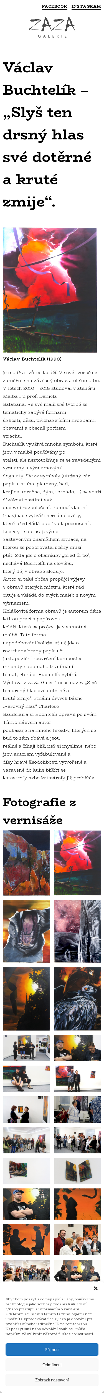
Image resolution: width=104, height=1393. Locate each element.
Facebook (54, 6)
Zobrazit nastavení (52, 1380)
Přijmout (52, 1349)
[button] (95, 1288)
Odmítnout (52, 1364)
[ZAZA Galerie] (52, 28)
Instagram (86, 6)
